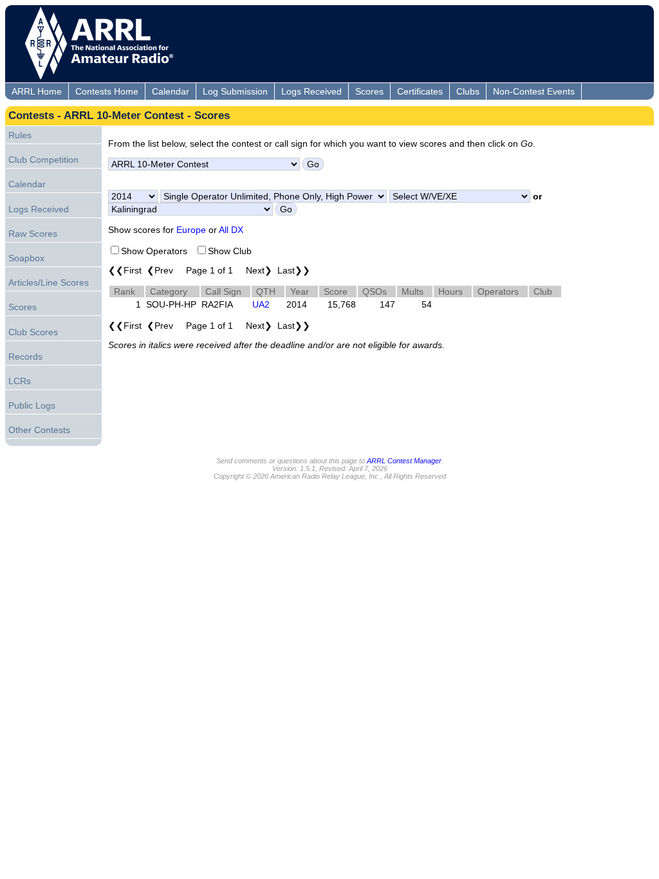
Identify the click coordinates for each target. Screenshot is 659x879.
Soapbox (26, 258)
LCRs (19, 381)
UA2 (261, 304)
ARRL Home (37, 91)
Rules (20, 135)
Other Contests (39, 430)
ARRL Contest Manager (404, 461)
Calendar (170, 91)
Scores (369, 91)
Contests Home (106, 91)
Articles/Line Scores (48, 282)
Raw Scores (32, 233)
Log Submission (235, 91)
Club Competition (43, 159)
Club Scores (33, 332)
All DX (231, 230)
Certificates (420, 91)
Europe (191, 230)
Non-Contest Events (534, 91)
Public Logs (31, 405)
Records (25, 356)
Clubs (467, 91)
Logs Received (311, 91)
